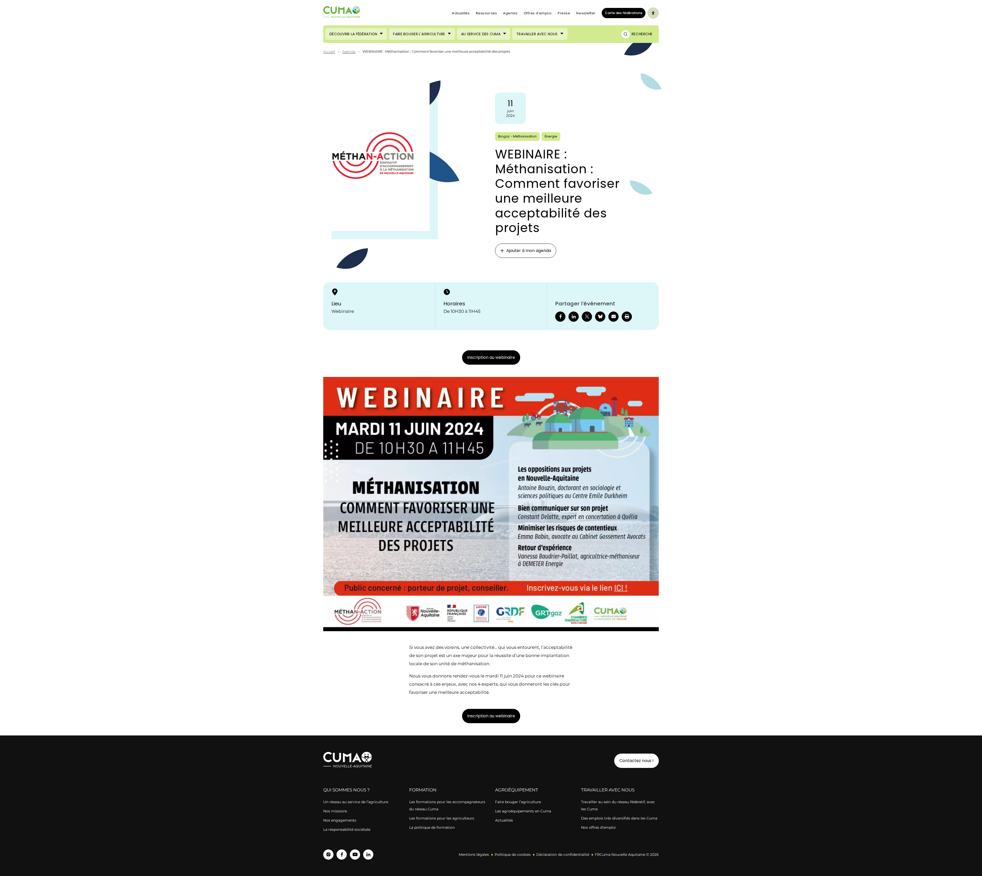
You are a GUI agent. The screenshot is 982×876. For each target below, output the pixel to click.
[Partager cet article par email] (613, 317)
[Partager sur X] (587, 317)
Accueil (329, 51)
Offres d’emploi (538, 13)
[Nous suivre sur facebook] (342, 854)
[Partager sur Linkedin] (573, 317)
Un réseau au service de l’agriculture (355, 802)
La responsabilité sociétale (346, 829)
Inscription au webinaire (491, 357)
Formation (423, 789)
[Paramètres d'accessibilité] (653, 13)
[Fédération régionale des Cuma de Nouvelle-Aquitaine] (342, 13)
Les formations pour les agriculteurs (441, 818)
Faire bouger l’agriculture (518, 802)
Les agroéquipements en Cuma (523, 811)
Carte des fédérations (622, 12)
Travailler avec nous (537, 34)
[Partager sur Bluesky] (600, 317)
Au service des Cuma (480, 34)
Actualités (461, 13)
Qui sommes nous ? (346, 789)
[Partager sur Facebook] (560, 317)
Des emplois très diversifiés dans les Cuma (619, 818)
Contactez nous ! (636, 761)
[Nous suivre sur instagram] (328, 854)
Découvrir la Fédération (353, 34)
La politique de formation (432, 827)
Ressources (486, 13)
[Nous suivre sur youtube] (355, 854)
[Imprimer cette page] (627, 317)
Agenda (510, 13)
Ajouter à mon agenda (528, 250)
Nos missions (335, 811)
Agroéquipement (516, 789)
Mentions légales (474, 854)
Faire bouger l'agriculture (419, 34)
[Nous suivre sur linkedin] (368, 854)
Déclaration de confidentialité (562, 854)
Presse (564, 13)
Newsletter (586, 13)
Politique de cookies (513, 854)
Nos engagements (340, 820)
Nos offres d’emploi (598, 827)
